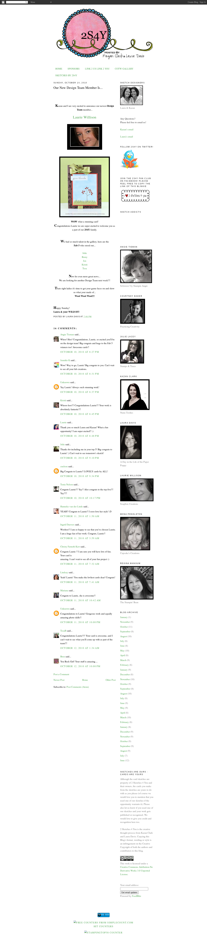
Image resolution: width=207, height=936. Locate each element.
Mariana (64, 590)
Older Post (111, 679)
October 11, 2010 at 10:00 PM (80, 622)
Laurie (63, 422)
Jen (84, 260)
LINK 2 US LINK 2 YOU (97, 68)
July (122, 640)
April (122, 655)
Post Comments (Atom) (78, 686)
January (124, 617)
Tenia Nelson (66, 484)
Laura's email (126, 136)
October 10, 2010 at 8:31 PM (79, 373)
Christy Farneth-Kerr (70, 546)
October (124, 626)
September (125, 631)
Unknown (65, 382)
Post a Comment (61, 674)
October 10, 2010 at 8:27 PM (79, 351)
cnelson (64, 466)
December (125, 674)
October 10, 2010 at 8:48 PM (79, 435)
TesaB (63, 630)
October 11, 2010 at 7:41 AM (79, 582)
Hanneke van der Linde (71, 506)
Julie (84, 252)
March (123, 660)
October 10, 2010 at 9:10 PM (79, 457)
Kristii (84, 264)
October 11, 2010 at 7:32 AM (79, 563)
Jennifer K (65, 360)
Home (85, 679)
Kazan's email (126, 129)
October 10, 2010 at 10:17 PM (80, 497)
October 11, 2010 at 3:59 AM (79, 538)
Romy (84, 256)
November (125, 621)
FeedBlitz (136, 895)
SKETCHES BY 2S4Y (66, 75)
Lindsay (64, 572)
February (124, 664)
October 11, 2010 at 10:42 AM (80, 600)
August (123, 636)
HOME (58, 68)
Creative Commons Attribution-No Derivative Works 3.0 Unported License (136, 870)
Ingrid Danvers (67, 524)
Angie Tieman (67, 334)
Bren (62, 656)
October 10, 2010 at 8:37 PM (79, 391)
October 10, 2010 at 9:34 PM (79, 476)
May (122, 650)
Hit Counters (104, 926)
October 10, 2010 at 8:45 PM (79, 413)
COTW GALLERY (124, 68)
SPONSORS (74, 68)
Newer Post (58, 679)
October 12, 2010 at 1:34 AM (79, 647)
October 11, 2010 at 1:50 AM (79, 516)
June (122, 645)
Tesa (84, 268)
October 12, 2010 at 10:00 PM (80, 666)
